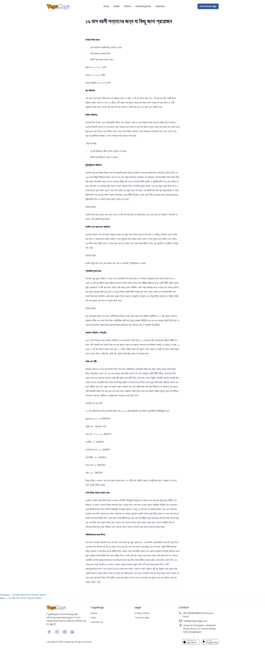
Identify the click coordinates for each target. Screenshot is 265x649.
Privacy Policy (142, 613)
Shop (106, 6)
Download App (208, 6)
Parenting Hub (143, 6)
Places (127, 6)
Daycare (160, 6)
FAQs (93, 617)
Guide (116, 6)
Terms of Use (142, 617)
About (94, 613)
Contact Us (97, 622)
